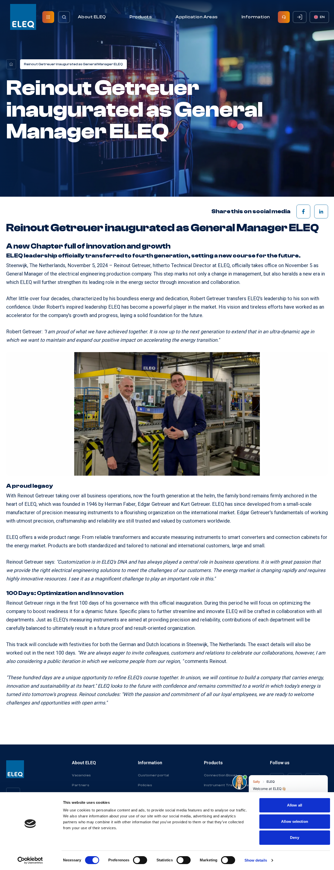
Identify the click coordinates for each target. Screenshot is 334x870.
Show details (256, 860)
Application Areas (197, 17)
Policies (145, 785)
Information (256, 17)
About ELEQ (92, 17)
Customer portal (153, 775)
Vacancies (81, 775)
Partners (80, 785)
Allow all (294, 805)
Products (141, 17)
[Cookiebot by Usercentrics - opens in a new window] (30, 860)
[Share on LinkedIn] (321, 211)
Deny (294, 837)
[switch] (140, 860)
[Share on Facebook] (303, 211)
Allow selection (294, 821)
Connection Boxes (221, 775)
